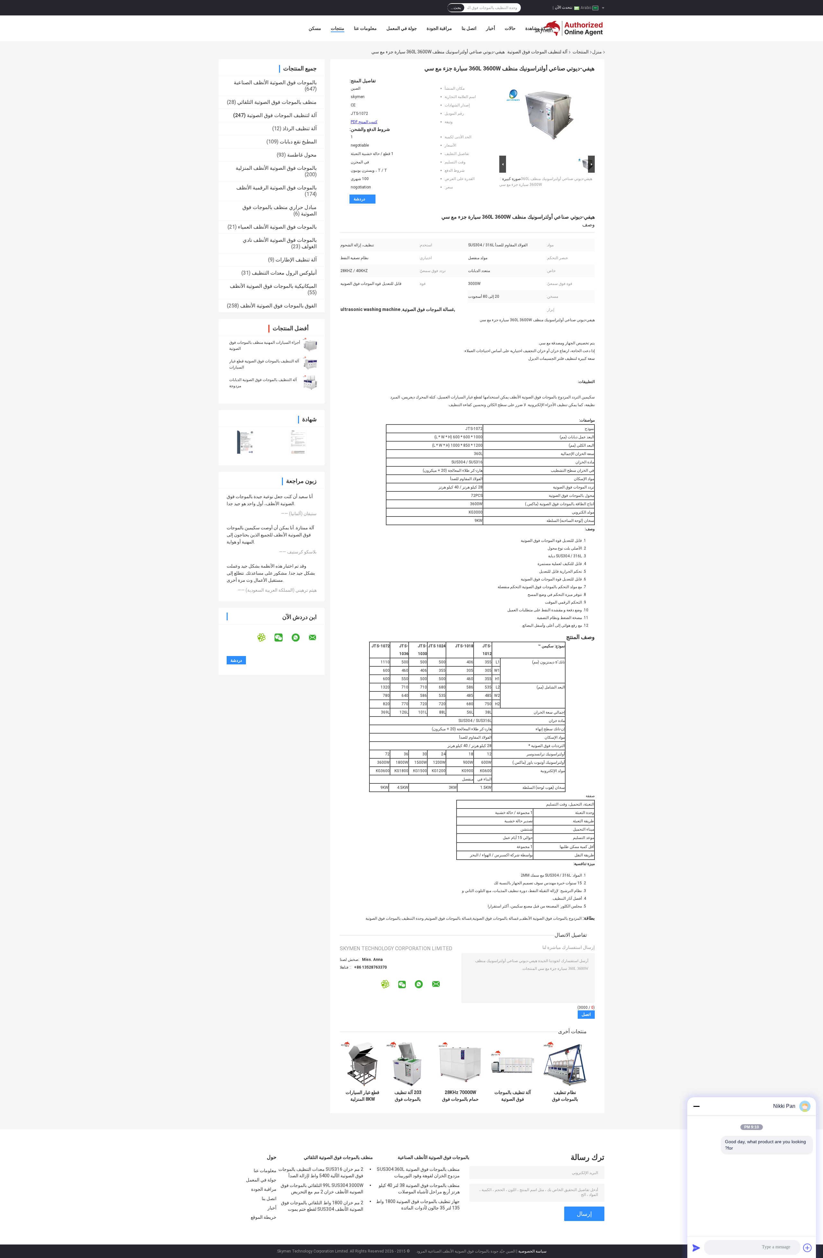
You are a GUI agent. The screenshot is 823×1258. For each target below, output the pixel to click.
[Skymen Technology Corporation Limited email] (317, 638)
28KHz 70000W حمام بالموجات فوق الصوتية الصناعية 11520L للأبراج (460, 1096)
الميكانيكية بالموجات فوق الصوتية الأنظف (273, 286)
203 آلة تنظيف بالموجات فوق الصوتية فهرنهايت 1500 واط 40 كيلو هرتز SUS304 (408, 1096)
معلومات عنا (365, 28)
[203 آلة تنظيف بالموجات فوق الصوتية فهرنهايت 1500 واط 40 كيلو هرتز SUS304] (407, 1064)
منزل (597, 51)
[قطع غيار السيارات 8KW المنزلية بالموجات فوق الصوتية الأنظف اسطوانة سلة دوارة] (362, 1064)
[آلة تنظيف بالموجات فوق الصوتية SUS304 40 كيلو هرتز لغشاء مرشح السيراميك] (512, 1064)
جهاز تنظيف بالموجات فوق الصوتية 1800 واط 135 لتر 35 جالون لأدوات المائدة (418, 1204)
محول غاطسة (302, 155)
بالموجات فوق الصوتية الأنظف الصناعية (275, 82)
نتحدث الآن (563, 7)
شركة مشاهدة (538, 28)
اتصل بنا (469, 28)
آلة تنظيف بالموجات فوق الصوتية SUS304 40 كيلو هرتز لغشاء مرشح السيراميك (512, 1096)
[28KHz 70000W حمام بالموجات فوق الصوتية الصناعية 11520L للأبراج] (460, 1064)
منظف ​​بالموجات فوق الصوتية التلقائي (277, 102)
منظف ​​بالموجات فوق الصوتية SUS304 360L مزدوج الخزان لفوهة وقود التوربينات (418, 1172)
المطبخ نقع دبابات (298, 142)
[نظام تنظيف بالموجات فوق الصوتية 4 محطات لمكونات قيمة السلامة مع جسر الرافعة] (565, 1064)
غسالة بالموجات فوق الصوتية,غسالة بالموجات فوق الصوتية (472, 918)
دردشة (359, 198)
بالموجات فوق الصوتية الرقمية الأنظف (276, 188)
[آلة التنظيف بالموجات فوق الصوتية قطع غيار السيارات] (310, 364)
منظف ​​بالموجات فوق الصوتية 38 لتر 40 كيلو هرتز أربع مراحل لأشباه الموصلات (419, 1188)
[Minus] (696, 1106)
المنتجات (581, 51)
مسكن (315, 28)
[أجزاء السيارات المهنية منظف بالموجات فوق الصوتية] (310, 345)
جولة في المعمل (401, 28)
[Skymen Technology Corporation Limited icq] (265, 637)
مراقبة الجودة (439, 28)
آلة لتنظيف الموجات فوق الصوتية (537, 51)
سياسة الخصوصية (532, 1251)
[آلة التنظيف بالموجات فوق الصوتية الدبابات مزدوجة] (310, 382)
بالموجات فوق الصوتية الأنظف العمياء (277, 227)
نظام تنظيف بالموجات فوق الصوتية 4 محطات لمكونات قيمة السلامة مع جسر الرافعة (565, 1096)
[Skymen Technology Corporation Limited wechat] (283, 638)
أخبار (490, 28)
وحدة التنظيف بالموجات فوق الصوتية (395, 918)
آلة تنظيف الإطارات (296, 260)
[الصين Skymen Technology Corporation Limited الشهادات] (245, 442)
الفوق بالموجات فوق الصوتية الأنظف (278, 306)
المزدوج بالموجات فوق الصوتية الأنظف (551, 918)
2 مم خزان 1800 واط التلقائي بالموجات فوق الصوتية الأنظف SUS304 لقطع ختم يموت (322, 1206)
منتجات (337, 28)
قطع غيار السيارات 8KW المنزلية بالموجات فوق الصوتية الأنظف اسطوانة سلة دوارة (363, 1096)
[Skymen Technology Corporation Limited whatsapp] (300, 638)
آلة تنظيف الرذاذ (300, 128)
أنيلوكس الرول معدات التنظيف (284, 273)
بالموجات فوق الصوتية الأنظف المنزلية (276, 168)
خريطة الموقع (263, 1217)
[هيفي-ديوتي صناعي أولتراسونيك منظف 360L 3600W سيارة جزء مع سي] (542, 116)
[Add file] (807, 1248)
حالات (510, 28)
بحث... (456, 7)
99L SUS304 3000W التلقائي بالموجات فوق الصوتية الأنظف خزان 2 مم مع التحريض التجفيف (322, 1189)
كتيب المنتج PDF (364, 122)
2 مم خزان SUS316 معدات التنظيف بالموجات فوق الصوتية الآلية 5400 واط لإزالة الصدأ (320, 1172)
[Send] (696, 1248)
